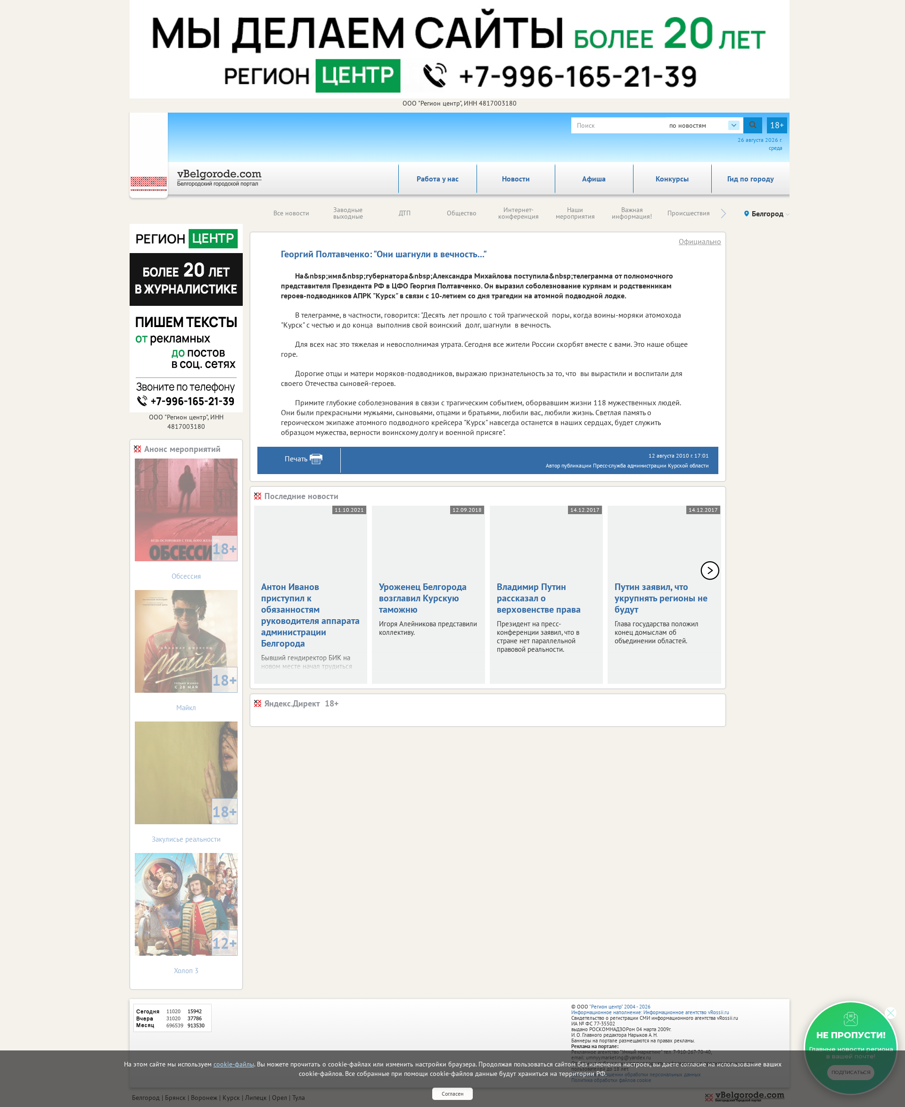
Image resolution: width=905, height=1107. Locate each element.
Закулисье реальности (194, 823)
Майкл (206, 691)
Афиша (594, 178)
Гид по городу (750, 178)
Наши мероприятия (575, 213)
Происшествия (688, 213)
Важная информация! (632, 213)
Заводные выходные (348, 213)
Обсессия (204, 560)
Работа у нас (438, 178)
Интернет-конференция (518, 213)
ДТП (405, 213)
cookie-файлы (234, 1064)
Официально (700, 241)
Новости (516, 178)
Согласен (452, 1093)
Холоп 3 (205, 954)
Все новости (291, 213)
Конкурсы (672, 178)
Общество (462, 213)
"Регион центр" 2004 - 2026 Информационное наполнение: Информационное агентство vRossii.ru (650, 1009)
